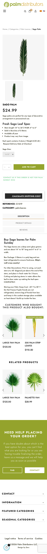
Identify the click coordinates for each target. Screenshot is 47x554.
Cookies (38, 538)
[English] (44, 11)
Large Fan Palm (11, 342)
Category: (9, 208)
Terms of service (25, 538)
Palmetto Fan (32, 397)
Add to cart (29, 167)
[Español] (41, 11)
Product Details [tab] (23, 223)
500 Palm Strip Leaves (32, 344)
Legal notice (10, 538)
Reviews (23, 230)
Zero (27, 547)
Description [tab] (23, 216)
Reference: (9, 204)
